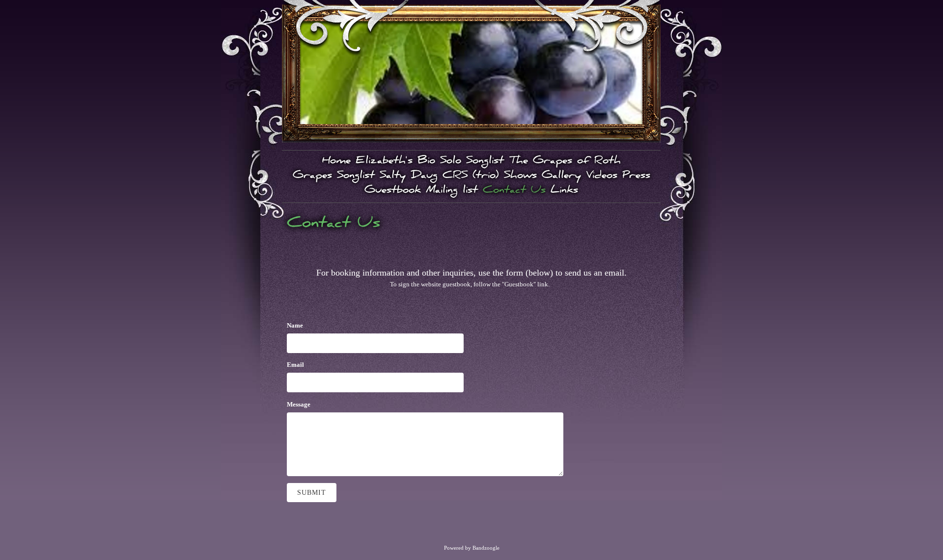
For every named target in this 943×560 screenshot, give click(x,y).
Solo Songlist (472, 161)
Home (336, 161)
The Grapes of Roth (565, 161)
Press (636, 176)
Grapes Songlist (334, 176)
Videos (601, 176)
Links (564, 191)
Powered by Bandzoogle (471, 548)
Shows (520, 176)
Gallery (561, 176)
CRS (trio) (471, 176)
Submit (311, 492)
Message (298, 404)
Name (295, 325)
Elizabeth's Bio (395, 161)
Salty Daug (409, 176)
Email (295, 364)
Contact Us (514, 191)
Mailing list (452, 191)
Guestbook (392, 191)
